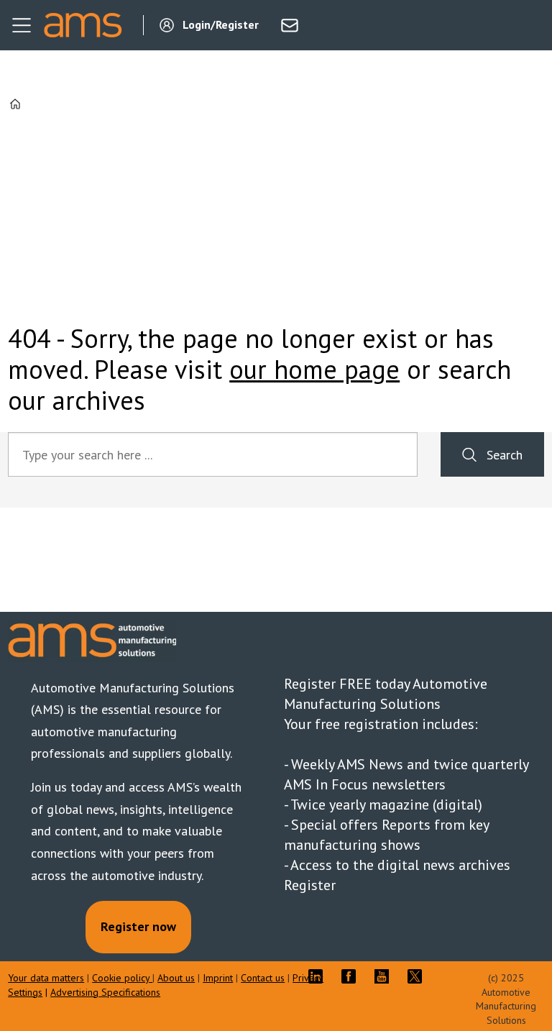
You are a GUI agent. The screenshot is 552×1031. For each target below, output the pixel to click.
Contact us (263, 977)
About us (176, 977)
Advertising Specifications (105, 992)
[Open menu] (21, 25)
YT (385, 976)
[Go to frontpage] (82, 25)
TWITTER (418, 976)
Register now (138, 926)
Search (505, 454)
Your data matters (46, 977)
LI (319, 976)
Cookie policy (122, 977)
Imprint (218, 977)
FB (352, 976)
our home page (314, 369)
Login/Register (221, 24)
